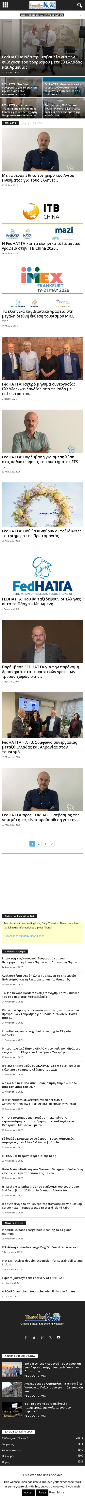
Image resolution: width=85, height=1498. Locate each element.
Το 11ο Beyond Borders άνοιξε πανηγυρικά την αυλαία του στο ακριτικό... (48, 1407)
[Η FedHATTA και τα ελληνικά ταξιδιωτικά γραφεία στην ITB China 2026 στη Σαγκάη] (42, 218)
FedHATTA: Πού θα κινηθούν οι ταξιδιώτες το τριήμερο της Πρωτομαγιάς (41, 533)
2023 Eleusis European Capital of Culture (42, 15)
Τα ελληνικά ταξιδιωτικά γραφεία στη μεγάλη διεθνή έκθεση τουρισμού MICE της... (38, 316)
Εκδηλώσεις (9, 1468)
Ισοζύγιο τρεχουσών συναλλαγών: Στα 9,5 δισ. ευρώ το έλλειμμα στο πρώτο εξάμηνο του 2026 (41, 1067)
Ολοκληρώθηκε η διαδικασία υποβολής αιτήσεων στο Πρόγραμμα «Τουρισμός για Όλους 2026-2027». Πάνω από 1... (40, 1014)
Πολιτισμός (8, 1456)
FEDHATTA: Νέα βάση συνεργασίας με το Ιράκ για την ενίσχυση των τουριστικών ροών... (19, 89)
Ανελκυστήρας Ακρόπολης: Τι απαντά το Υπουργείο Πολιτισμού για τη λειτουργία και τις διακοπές (39, 977)
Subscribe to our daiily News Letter (24, 935)
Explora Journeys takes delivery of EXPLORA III (33, 1278)
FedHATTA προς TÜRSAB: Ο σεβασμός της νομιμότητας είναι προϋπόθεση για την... (40, 817)
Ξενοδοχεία (8, 1474)
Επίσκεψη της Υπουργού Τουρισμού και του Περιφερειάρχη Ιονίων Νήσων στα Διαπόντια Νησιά (39, 960)
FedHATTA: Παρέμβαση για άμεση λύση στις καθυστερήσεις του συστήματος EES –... (40, 461)
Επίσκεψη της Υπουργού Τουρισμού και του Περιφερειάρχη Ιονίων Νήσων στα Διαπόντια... (53, 1367)
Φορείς (6, 1462)
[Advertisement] (31, 881)
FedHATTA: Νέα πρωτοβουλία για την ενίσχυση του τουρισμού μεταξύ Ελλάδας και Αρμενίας (42, 62)
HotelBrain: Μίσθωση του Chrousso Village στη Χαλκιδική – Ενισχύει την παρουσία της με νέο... (42, 1171)
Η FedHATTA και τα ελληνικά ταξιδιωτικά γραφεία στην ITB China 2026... (41, 246)
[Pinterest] (43, 1337)
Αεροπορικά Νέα (11, 1450)
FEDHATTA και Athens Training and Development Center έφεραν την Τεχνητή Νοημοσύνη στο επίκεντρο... (19, 110)
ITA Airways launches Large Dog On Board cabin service (40, 1247)
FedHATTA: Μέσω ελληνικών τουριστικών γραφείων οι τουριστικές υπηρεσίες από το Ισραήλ (62, 89)
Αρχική (25, 123)
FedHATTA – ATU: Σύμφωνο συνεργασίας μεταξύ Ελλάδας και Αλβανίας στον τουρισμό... (39, 747)
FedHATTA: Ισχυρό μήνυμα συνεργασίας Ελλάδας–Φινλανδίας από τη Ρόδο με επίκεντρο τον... (39, 389)
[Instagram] (35, 1337)
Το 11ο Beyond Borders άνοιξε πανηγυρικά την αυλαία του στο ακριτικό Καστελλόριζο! (40, 995)
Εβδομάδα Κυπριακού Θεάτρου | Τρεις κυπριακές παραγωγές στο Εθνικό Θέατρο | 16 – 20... (38, 1140)
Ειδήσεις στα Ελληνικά (15, 1438)
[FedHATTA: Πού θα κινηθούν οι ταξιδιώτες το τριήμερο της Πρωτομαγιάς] (42, 504)
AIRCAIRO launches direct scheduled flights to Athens (38, 1291)
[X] (51, 1337)
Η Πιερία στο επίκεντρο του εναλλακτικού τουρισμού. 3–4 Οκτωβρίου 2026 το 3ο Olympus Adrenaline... (41, 1188)
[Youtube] (58, 1337)
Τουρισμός (8, 1444)
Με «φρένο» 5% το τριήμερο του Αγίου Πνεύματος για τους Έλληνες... (38, 178)
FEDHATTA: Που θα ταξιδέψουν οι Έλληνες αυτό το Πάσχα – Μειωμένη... (41, 601)
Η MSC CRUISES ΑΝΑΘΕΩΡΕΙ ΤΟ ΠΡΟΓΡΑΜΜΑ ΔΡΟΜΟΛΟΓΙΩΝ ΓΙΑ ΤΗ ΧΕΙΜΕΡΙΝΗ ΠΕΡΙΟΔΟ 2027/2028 (39, 1102)
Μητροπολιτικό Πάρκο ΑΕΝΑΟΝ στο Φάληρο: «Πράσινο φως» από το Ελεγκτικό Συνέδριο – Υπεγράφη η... (41, 1050)
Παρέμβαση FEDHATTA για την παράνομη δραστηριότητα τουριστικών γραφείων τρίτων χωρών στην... (40, 671)
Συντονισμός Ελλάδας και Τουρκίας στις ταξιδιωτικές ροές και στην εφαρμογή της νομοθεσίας (62, 110)
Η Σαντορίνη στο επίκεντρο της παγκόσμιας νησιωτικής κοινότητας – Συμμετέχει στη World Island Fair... (42, 1205)
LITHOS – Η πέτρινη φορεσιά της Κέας (29, 1156)
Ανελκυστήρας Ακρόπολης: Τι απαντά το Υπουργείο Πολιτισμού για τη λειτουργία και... (54, 1387)
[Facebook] (27, 1337)
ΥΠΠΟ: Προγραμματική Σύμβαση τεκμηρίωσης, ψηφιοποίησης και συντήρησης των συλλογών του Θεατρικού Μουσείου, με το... (38, 1121)
